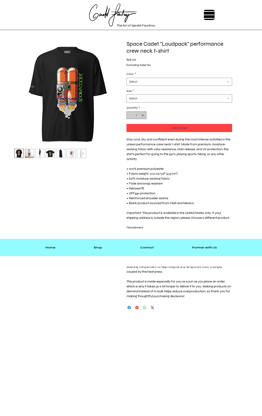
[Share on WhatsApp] (144, 307)
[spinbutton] (136, 115)
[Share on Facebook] (129, 307)
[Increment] (143, 115)
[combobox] (179, 82)
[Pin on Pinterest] (136, 307)
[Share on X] (152, 307)
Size (130, 91)
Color (131, 74)
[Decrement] (129, 115)
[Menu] (209, 15)
